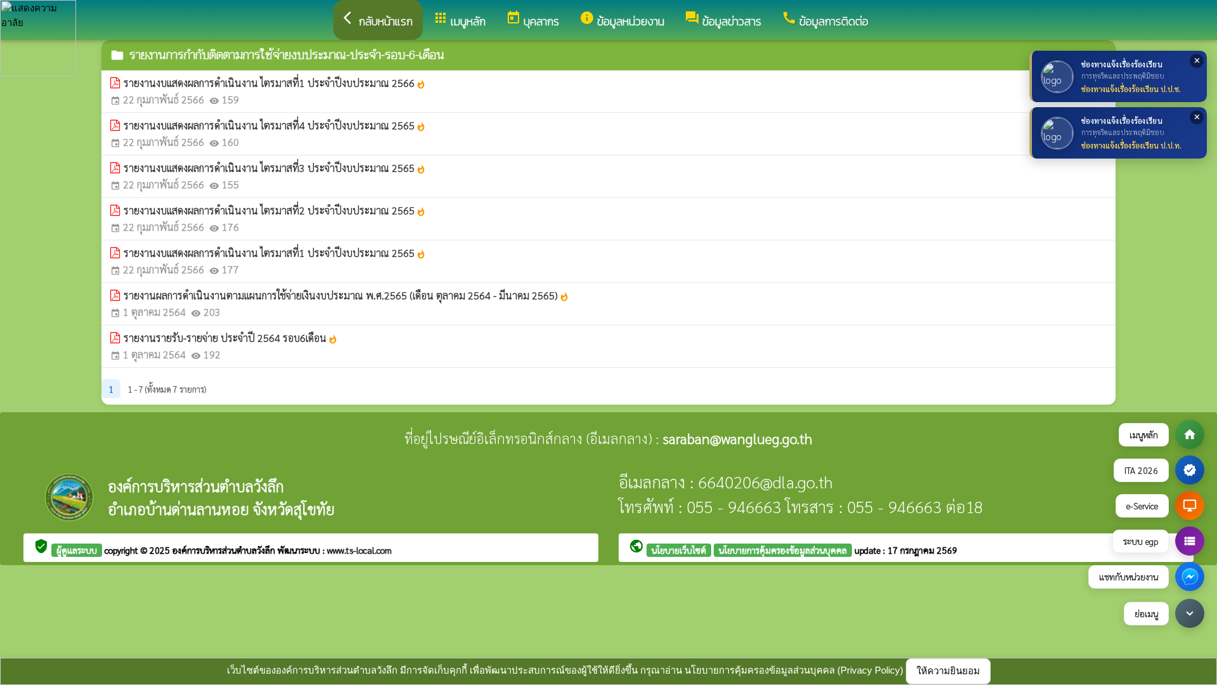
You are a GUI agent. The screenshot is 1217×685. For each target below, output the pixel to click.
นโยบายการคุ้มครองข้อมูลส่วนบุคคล (783, 550)
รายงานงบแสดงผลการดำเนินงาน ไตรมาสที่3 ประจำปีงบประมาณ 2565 (275, 167)
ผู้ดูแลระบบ (76, 550)
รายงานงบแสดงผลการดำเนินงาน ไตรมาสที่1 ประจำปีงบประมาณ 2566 (275, 82)
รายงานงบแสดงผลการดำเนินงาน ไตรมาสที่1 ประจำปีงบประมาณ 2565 (275, 252)
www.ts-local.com (359, 550)
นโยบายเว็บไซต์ (679, 550)
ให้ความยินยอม (948, 670)
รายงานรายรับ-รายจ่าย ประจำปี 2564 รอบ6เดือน (231, 337)
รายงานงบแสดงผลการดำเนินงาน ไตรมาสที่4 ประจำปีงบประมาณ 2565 (275, 125)
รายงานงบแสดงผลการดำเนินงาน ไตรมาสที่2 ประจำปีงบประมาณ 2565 (275, 210)
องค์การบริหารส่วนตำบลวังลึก (225, 550)
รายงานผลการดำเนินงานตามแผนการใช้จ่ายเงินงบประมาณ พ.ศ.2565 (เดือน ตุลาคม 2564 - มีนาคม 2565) (346, 295)
